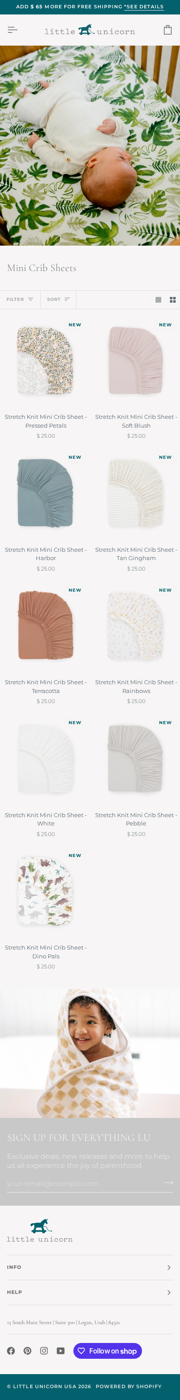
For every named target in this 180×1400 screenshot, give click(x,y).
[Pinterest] (27, 1351)
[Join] (166, 1182)
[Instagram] (44, 1351)
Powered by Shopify (129, 1386)
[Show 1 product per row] (158, 300)
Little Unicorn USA (44, 1386)
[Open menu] (20, 29)
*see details (144, 7)
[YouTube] (61, 1351)
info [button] (14, 1267)
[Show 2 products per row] (173, 300)
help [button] (14, 1292)
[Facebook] (11, 1351)
